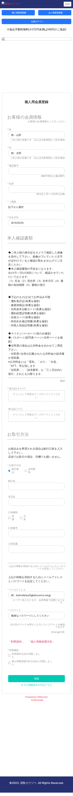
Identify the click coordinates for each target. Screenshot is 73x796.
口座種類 (13, 512)
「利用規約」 (16, 641)
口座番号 (13, 528)
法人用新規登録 (55, 12)
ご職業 (12, 201)
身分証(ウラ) (15, 409)
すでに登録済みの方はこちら (36, 685)
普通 (13, 518)
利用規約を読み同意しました (26, 655)
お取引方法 (15, 465)
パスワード (15, 610)
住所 (11, 183)
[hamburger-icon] (67, 4)
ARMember (42, 697)
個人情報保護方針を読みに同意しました (32, 663)
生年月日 (14, 217)
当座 (24, 518)
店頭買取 (31, 470)
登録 (36, 678)
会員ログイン (37, 21)
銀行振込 (15, 470)
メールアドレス (17, 589)
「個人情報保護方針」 (41, 641)
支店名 (11, 496)
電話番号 (14, 165)
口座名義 (13, 543)
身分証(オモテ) (17, 388)
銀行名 (11, 481)
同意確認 (14, 650)
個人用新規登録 (18, 12)
